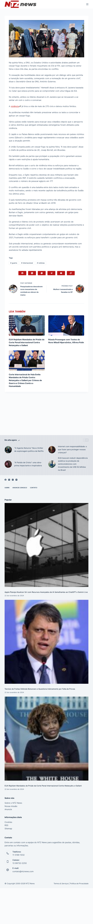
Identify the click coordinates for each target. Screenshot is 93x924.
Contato (33, 488)
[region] (46, 915)
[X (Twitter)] (32, 273)
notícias (41, 263)
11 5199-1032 (18, 855)
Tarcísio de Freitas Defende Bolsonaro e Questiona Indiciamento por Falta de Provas (40, 689)
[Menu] (87, 4)
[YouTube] (16, 480)
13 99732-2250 (19, 863)
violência (15, 106)
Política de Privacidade (79, 883)
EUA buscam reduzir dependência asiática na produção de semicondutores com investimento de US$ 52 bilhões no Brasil (73, 464)
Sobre (7, 488)
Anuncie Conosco (19, 488)
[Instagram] (13, 480)
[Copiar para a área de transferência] (71, 273)
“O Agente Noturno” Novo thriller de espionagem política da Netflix (29, 449)
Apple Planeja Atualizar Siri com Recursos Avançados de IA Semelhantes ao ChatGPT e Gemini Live (46, 592)
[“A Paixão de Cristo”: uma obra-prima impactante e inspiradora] (8, 464)
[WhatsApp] (42, 273)
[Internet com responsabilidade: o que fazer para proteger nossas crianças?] (52, 449)
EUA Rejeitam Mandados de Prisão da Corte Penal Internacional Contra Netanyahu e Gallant (26, 342)
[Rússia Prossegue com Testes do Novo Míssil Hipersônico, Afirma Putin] (66, 325)
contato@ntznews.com (23, 871)
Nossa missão (11, 806)
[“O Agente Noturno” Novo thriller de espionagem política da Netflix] (8, 449)
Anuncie (8, 809)
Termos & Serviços (61, 883)
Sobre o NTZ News (13, 803)
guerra (13, 263)
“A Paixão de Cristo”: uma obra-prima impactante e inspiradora (28, 464)
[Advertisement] (46, 417)
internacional (27, 263)
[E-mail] (61, 273)
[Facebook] (22, 273)
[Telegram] (51, 273)
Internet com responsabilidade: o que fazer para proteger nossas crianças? (72, 449)
